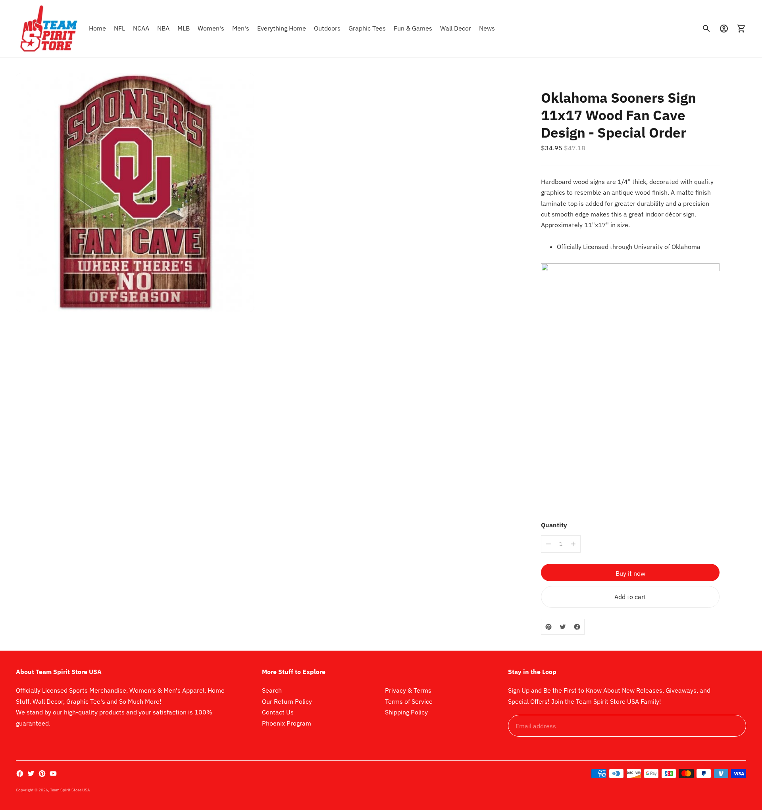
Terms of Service (409, 701)
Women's (211, 28)
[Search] (706, 28)
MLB (183, 28)
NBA (163, 28)
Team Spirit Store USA (70, 790)
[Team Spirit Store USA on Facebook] (20, 773)
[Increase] (573, 544)
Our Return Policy (287, 701)
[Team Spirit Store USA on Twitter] (31, 773)
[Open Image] (135, 192)
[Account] (724, 28)
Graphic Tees (367, 28)
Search (272, 690)
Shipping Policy (406, 712)
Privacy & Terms (408, 690)
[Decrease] (548, 544)
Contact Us (278, 712)
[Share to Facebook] (577, 627)
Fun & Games (413, 28)
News (487, 28)
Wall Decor (455, 28)
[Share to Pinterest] (548, 627)
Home (97, 28)
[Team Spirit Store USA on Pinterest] (42, 773)
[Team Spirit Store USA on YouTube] (53, 773)
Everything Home (281, 28)
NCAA (141, 28)
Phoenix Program (286, 723)
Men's (240, 28)
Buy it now (630, 573)
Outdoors (327, 28)
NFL (119, 28)
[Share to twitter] (563, 627)
